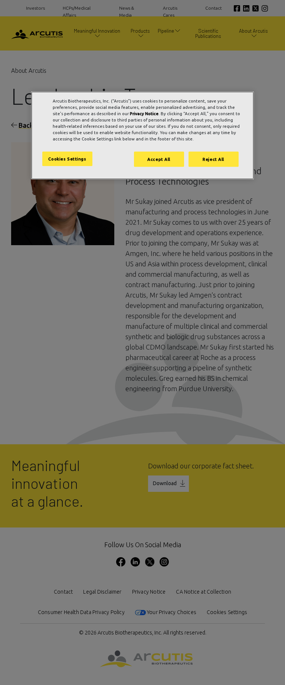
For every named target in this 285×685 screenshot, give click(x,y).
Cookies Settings (67, 158)
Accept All (158, 159)
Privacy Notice (144, 113)
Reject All (213, 159)
